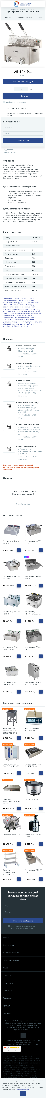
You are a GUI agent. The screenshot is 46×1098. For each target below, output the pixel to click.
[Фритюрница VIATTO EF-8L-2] (34, 530)
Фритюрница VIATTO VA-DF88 (11, 577)
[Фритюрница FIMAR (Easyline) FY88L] (12, 636)
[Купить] (19, 550)
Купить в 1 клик (23, 140)
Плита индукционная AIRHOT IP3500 (33, 765)
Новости (7, 975)
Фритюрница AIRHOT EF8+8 (33, 577)
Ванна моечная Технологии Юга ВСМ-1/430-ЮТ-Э (10, 731)
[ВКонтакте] (23, 1035)
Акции (5, 968)
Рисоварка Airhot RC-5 (33, 799)
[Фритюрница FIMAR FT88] (34, 636)
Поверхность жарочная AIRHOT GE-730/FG (11, 801)
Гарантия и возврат (11, 960)
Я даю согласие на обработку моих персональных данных (23, 927)
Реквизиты (7, 998)
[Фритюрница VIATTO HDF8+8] (12, 600)
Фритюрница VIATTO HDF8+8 (11, 613)
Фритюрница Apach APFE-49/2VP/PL (33, 683)
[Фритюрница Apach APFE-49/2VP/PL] (34, 671)
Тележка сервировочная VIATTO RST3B (9, 872)
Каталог (6, 937)
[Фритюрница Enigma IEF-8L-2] (12, 530)
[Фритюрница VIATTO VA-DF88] (12, 565)
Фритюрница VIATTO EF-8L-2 (33, 542)
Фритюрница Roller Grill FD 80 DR (10, 683)
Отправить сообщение (23, 921)
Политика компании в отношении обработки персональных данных (23, 1041)
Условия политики (23, 1090)
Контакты (7, 1013)
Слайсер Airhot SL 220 (11, 835)
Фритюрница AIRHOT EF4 (33, 871)
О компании (8, 945)
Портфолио (8, 990)
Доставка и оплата (11, 953)
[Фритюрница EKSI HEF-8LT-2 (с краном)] (34, 600)
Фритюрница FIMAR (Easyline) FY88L (10, 648)
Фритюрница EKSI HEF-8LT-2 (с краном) (33, 613)
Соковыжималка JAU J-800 (33, 836)
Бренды (6, 1006)
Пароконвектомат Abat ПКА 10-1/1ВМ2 (11, 765)
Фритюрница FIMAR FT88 (32, 648)
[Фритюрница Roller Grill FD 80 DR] (12, 671)
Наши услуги (8, 983)
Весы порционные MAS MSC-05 (32, 730)
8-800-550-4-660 (20, 326)
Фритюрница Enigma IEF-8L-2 (11, 542)
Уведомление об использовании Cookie (23, 1044)
